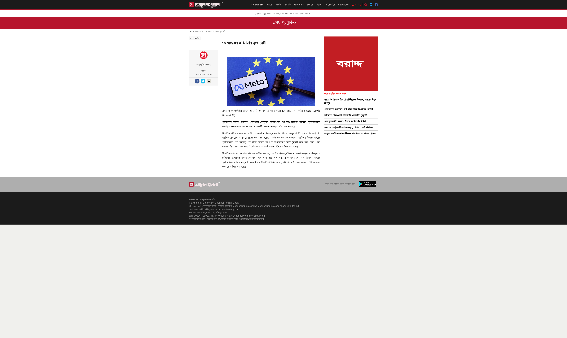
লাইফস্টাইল (330, 4)
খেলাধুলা (310, 4)
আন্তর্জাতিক (299, 4)
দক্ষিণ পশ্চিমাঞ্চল (257, 4)
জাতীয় (278, 4)
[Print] (209, 81)
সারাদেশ (270, 4)
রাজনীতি (288, 4)
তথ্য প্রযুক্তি (343, 4)
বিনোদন (319, 4)
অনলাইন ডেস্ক (203, 65)
